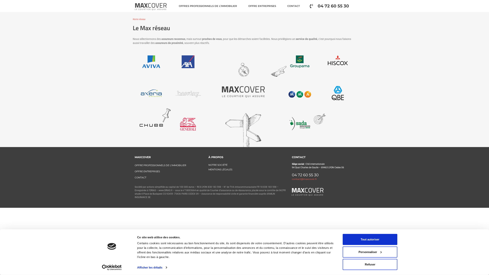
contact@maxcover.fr (304, 179)
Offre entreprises (262, 5)
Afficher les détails (149, 267)
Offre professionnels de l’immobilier (160, 165)
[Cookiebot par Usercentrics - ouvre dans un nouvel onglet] (112, 267)
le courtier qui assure (151, 9)
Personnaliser (368, 251)
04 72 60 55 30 (305, 175)
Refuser (370, 264)
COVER (151, 5)
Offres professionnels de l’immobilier (208, 5)
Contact (293, 5)
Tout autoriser (370, 239)
